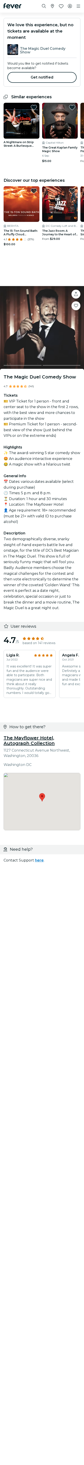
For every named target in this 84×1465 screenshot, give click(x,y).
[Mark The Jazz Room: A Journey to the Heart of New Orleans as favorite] (72, 191)
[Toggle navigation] (78, 6)
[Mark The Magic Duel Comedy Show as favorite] (75, 305)
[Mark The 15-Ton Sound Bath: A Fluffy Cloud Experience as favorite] (34, 191)
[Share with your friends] (75, 294)
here (39, 860)
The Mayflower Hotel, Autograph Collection (29, 740)
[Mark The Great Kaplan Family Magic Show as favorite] (72, 107)
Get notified (42, 77)
